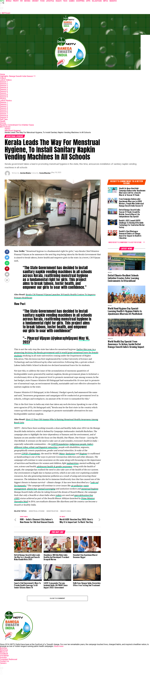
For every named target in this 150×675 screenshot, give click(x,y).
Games (72, 1)
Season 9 (4, 97)
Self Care (4, 119)
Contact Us (4, 661)
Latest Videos (6, 80)
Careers (3, 663)
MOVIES (27, 1)
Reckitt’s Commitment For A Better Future (17, 125)
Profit (16, 1)
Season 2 (4, 84)
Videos (3, 78)
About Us (4, 652)
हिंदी (21, 1)
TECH (65, 1)
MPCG (105, 1)
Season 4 (4, 87)
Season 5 (4, 89)
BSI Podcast (5, 127)
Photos (3, 99)
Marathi (113, 1)
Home (2, 74)
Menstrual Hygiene (13, 130)
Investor (3, 657)
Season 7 (4, 93)
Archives (3, 648)
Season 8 (4, 95)
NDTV (2, 1)
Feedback (4, 654)
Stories (3, 123)
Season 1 (4, 82)
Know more (58, 646)
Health (2, 121)
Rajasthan (97, 1)
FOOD (42, 1)
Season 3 (4, 85)
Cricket (35, 1)
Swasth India (65, 511)
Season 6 (4, 91)
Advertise (4, 650)
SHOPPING (80, 1)
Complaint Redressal (8, 659)
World (8, 1)
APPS (88, 1)
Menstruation (52, 511)
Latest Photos (6, 100)
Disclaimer (4, 655)
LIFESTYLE (50, 1)
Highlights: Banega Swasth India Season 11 (18, 76)
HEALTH (59, 1)
